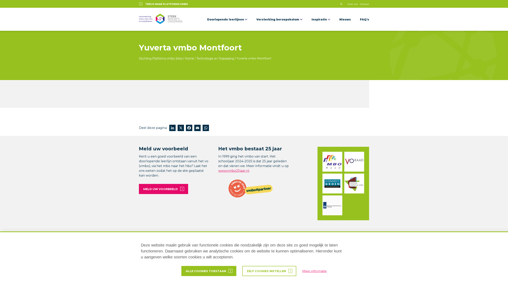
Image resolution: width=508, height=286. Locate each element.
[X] (181, 128)
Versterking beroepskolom (277, 19)
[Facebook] (189, 128)
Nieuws (345, 19)
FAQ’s (364, 19)
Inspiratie (319, 19)
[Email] (197, 128)
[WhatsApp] (206, 128)
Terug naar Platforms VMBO (166, 4)
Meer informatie (314, 271)
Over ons (352, 4)
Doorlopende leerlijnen (225, 19)
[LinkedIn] (172, 128)
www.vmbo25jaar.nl (233, 171)
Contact (364, 4)
